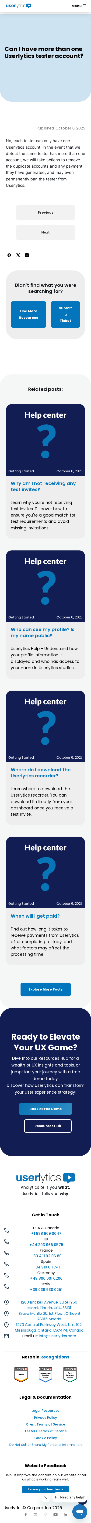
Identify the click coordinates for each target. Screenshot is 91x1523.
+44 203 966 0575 (46, 1244)
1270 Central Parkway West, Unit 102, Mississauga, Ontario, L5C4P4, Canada (49, 1327)
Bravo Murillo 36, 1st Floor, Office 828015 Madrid (49, 1316)
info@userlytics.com (57, 1336)
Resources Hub (48, 1126)
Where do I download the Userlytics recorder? (41, 772)
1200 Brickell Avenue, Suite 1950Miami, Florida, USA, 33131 (49, 1305)
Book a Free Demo (45, 1108)
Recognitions (54, 1357)
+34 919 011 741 (46, 1267)
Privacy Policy (45, 1417)
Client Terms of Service (45, 1424)
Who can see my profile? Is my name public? (42, 632)
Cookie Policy (45, 1438)
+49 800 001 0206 (46, 1278)
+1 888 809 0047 (46, 1233)
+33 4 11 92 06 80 (46, 1256)
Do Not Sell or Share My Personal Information (45, 1444)
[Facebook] (9, 255)
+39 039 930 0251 (46, 1289)
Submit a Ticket (65, 314)
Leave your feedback (45, 1489)
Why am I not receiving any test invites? (43, 486)
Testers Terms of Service (45, 1431)
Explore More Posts (46, 989)
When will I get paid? (35, 916)
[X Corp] (18, 255)
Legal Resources (46, 1410)
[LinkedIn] (27, 255)
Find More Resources (28, 314)
